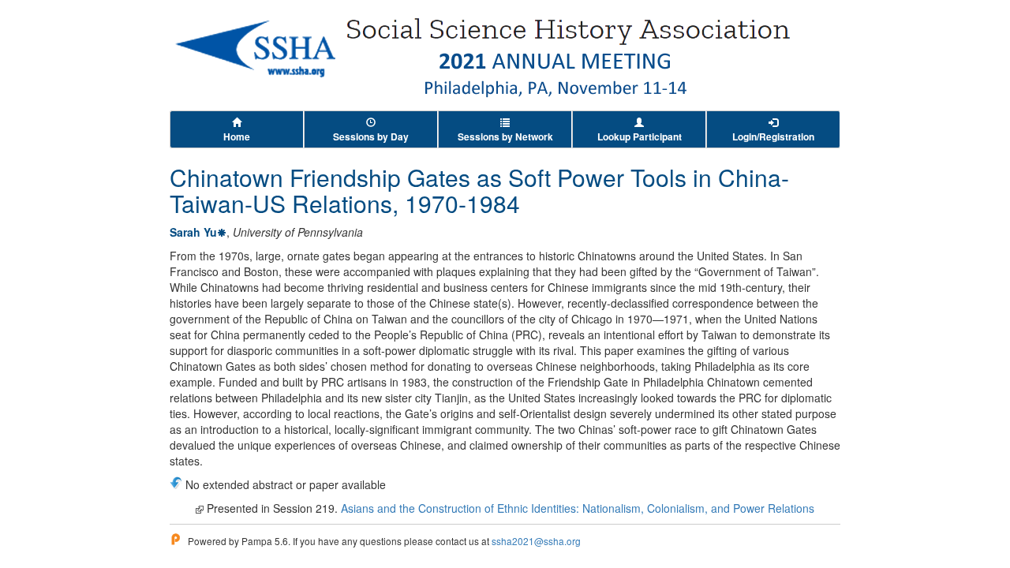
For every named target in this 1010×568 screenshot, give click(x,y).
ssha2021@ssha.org (536, 540)
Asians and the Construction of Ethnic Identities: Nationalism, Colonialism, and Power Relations (577, 508)
